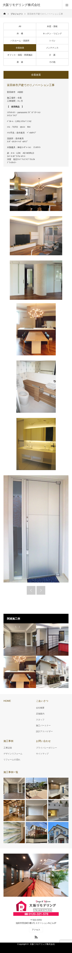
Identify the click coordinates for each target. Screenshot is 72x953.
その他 (52, 62)
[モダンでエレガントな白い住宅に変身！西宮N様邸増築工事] (52, 672)
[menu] (67, 5)
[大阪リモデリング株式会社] (31, 5)
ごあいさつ (42, 700)
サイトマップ (42, 753)
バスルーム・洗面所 (19, 40)
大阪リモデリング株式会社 (42, 944)
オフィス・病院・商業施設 (20, 55)
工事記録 (7, 748)
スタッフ (40, 719)
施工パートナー (43, 725)
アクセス (36, 929)
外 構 (20, 33)
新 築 (20, 62)
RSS (35, 936)
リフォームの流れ (11, 759)
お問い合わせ (43, 741)
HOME (7, 700)
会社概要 (40, 708)
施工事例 (8, 741)
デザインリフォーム (12, 753)
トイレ (52, 40)
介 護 (52, 55)
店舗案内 (40, 713)
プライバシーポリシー (46, 748)
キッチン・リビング (52, 33)
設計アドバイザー (44, 731)
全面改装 (20, 48)
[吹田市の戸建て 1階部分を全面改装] (19, 639)
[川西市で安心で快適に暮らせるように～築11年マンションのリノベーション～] (52, 639)
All (20, 26)
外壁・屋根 (52, 26)
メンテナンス (52, 48)
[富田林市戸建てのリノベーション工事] (19, 672)
